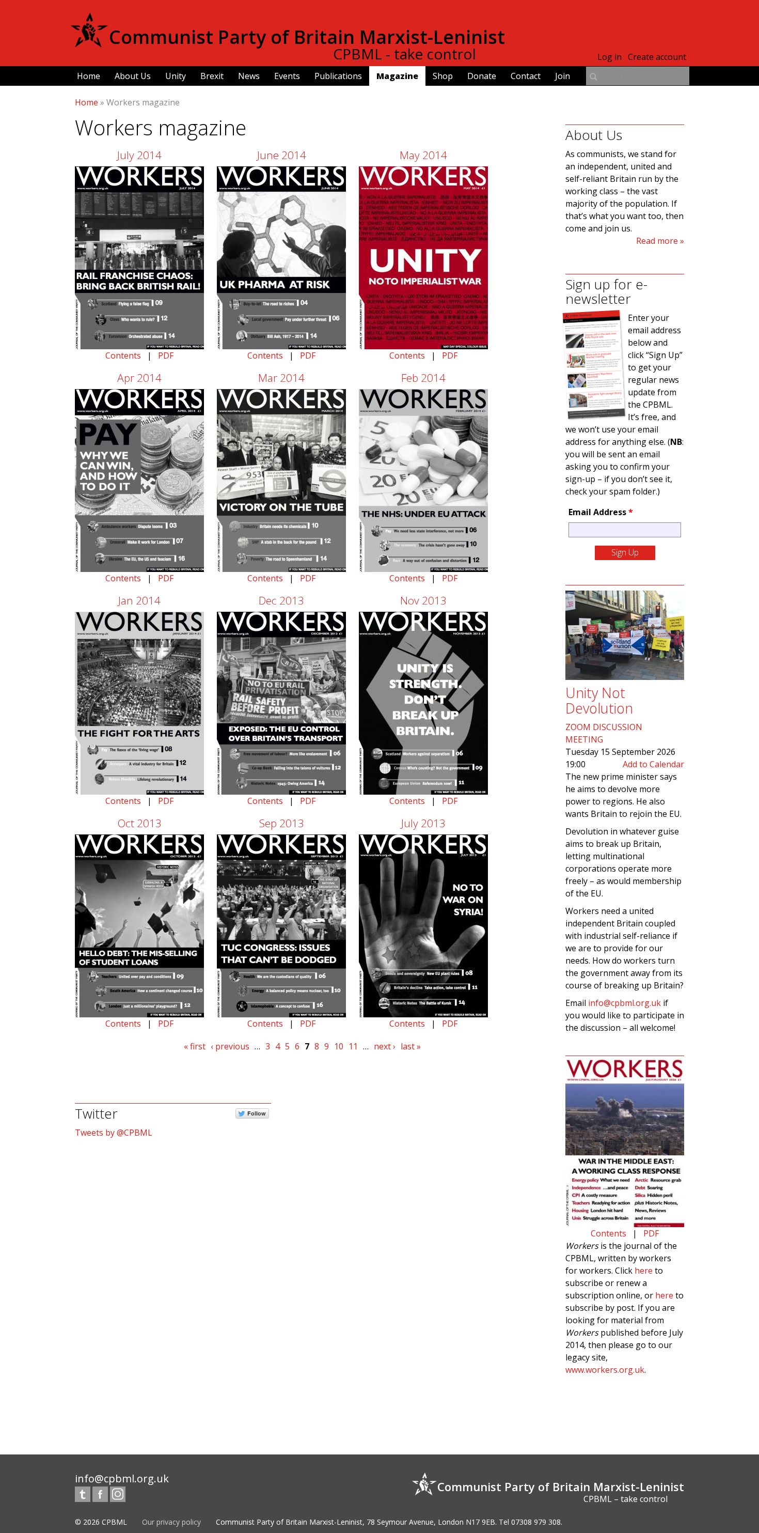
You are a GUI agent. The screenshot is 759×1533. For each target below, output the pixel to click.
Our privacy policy (171, 1522)
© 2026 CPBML (101, 1522)
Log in (609, 57)
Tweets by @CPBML (113, 1132)
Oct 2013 (140, 823)
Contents (123, 355)
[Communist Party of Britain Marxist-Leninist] (89, 43)
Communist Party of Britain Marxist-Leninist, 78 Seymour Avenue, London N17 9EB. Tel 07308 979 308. (389, 1522)
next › (385, 1046)
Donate (481, 76)
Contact (526, 76)
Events (287, 76)
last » (411, 1046)
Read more (657, 240)
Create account (657, 57)
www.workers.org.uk (604, 1369)
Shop (443, 76)
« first (194, 1046)
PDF (165, 355)
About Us (133, 76)
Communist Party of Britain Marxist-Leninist (307, 37)
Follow (256, 1113)
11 (353, 1046)
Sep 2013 (281, 823)
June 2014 (281, 155)
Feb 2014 (423, 377)
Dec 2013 (281, 600)
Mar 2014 (281, 377)
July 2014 (139, 155)
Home (88, 76)
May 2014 (423, 155)
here (644, 1270)
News (249, 76)
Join (562, 76)
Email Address (600, 512)
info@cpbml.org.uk (624, 1003)
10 (338, 1046)
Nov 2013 (423, 600)
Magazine (397, 76)
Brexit (212, 76)
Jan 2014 (139, 600)
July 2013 (423, 823)
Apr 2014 (139, 377)
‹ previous (230, 1046)
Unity (175, 76)
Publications (338, 76)
